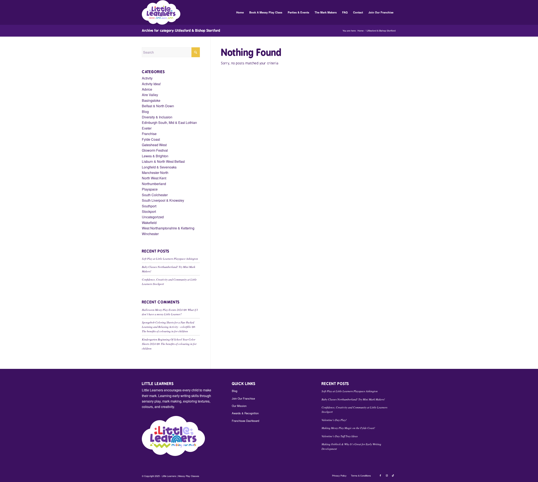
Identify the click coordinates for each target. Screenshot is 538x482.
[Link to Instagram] (387, 475)
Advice (147, 89)
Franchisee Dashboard (245, 421)
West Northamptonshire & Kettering (168, 228)
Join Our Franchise (243, 398)
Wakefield (149, 222)
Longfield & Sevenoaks (159, 167)
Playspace (150, 189)
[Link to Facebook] (380, 475)
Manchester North (155, 172)
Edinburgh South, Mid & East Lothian (169, 122)
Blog (145, 111)
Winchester (150, 233)
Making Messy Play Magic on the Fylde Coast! (348, 428)
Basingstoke (151, 100)
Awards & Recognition (245, 413)
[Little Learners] (161, 12)
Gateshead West (154, 144)
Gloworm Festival (155, 150)
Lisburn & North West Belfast (163, 161)
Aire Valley (150, 94)
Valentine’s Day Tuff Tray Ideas (340, 436)
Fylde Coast (151, 139)
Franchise (149, 133)
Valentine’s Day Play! (334, 420)
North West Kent (154, 178)
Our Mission (239, 406)
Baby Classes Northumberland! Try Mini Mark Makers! (353, 399)
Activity (147, 78)
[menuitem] (240, 12)
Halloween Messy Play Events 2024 (162, 310)
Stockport (149, 211)
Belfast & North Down (158, 105)
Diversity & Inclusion (157, 117)
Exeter (147, 128)
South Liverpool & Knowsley (163, 200)
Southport (149, 206)
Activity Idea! (151, 83)
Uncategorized (153, 217)
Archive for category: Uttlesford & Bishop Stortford (181, 30)
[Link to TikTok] (393, 475)
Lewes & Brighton (155, 156)
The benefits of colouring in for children (165, 331)
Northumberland (154, 183)
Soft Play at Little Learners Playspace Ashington (170, 259)
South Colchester (155, 194)
